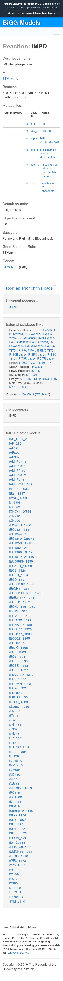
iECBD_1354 (18, 574)
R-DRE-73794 (46, 338)
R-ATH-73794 (44, 330)
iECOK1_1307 (19, 643)
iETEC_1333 (18, 701)
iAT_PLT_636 (19, 488)
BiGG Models (21, 22)
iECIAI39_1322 (20, 620)
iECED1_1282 (19, 602)
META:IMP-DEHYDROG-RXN (38, 379)
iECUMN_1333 (20, 683)
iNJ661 (14, 783)
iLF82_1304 (18, 751)
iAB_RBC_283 (19, 438)
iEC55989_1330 (21, 561)
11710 (41, 362)
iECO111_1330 (20, 633)
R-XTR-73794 (45, 358)
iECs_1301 (17, 656)
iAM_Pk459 (17, 475)
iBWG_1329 (18, 497)
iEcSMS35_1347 (21, 674)
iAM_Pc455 (17, 466)
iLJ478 (14, 756)
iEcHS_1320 (18, 611)
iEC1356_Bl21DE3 (23, 543)
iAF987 (14, 457)
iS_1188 (15, 801)
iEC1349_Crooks (21, 538)
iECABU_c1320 (20, 565)
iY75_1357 (17, 865)
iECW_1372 (18, 688)
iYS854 (14, 883)
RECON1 (16, 892)
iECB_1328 (17, 570)
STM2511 (10, 266)
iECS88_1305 (19, 661)
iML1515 (15, 760)
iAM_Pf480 (17, 470)
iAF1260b (16, 448)
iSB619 (14, 806)
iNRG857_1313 (20, 788)
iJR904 (14, 742)
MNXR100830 (18, 387)
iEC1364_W (18, 547)
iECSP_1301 (18, 679)
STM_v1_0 (10, 78)
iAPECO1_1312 (20, 484)
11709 (31, 362)
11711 (50, 362)
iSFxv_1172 (18, 833)
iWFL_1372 (17, 860)
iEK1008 (15, 692)
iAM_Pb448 (17, 461)
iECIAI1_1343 (19, 615)
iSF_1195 (16, 824)
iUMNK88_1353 (20, 851)
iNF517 (14, 779)
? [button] (54, 287)
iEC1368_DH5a (20, 552)
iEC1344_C (17, 534)
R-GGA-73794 (39, 342)
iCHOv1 (15, 506)
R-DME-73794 (27, 338)
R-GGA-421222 (19, 342)
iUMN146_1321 (20, 847)
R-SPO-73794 (37, 354)
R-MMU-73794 (34, 346)
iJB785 (14, 720)
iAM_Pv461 (17, 479)
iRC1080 (15, 797)
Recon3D (16, 896)
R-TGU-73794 (27, 358)
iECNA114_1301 (21, 624)
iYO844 (14, 874)
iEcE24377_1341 (21, 597)
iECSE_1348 (18, 665)
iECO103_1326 (20, 629)
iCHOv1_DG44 (20, 511)
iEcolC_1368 (18, 647)
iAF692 (14, 452)
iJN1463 (15, 724)
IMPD (13, 307)
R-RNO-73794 (46, 350)
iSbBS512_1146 (21, 810)
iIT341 (13, 715)
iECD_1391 (17, 579)
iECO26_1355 (19, 638)
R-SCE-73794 (18, 354)
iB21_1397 (17, 493)
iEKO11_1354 (19, 697)
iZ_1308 (15, 887)
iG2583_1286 (19, 706)
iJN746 (14, 733)
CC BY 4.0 (42, 394)
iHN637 (14, 711)
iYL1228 (15, 869)
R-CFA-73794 (33, 334)
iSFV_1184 (17, 828)
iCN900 (14, 520)
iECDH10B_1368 (21, 584)
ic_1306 (15, 502)
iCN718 (14, 516)
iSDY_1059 (17, 819)
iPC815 (14, 792)
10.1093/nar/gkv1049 (17, 952)
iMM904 (15, 769)
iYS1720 (15, 878)
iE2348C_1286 (20, 525)
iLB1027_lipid (19, 747)
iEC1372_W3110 (21, 556)
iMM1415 (16, 765)
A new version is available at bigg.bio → (31, 13)
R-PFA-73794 (26, 350)
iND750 (14, 774)
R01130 (35, 370)
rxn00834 (36, 366)
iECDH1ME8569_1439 (26, 593)
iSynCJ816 (17, 842)
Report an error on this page (28, 288)
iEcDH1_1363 (19, 588)
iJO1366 (15, 738)
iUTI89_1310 (18, 856)
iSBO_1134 (17, 815)
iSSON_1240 (18, 837)
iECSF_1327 (18, 670)
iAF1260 (15, 443)
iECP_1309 (17, 652)
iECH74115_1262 (22, 606)
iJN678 (14, 729)
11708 (22, 362)
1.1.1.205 (31, 374)
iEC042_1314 (19, 529)
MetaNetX (28, 394)
